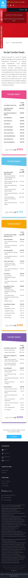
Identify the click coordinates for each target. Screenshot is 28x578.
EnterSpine (6, 460)
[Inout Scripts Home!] (3, 8)
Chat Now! (14, 436)
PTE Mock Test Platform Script (16, 2)
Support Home (5, 470)
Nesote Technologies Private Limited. (14, 569)
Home (7, 42)
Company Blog (5, 485)
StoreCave (6, 453)
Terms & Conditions (6, 481)
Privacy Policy (5, 483)
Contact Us (4, 472)
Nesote (5, 449)
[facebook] (11, 571)
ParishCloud (7, 456)
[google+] (16, 571)
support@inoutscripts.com (9, 495)
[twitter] (13, 571)
